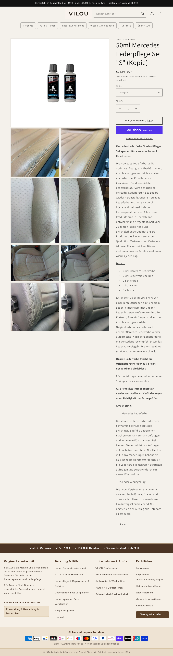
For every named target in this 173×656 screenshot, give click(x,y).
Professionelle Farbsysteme (111, 574)
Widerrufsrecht (144, 592)
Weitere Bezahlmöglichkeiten (139, 138)
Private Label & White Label (111, 594)
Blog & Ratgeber (64, 610)
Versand (133, 76)
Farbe (118, 85)
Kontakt (59, 617)
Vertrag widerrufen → (152, 614)
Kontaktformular (145, 605)
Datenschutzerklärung (149, 586)
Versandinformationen (149, 599)
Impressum (142, 568)
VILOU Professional (106, 568)
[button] (28, 25)
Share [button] (122, 524)
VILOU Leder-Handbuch (69, 574)
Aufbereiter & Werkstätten (110, 581)
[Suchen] (143, 13)
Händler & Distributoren (109, 587)
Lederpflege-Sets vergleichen (72, 592)
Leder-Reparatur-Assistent (70, 568)
